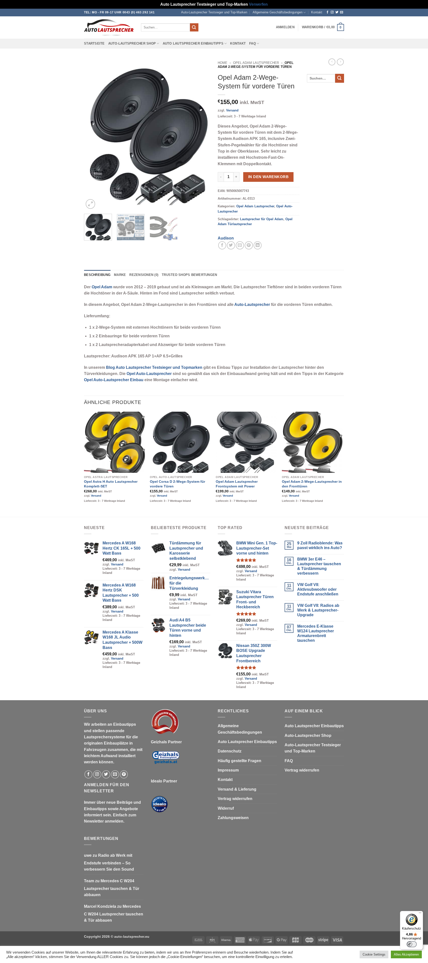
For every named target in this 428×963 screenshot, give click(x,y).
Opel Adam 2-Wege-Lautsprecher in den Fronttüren (312, 484)
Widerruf (226, 808)
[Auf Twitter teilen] (231, 245)
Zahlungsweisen (233, 818)
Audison (226, 238)
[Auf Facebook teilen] (222, 245)
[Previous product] (340, 61)
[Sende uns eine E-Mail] (341, 12)
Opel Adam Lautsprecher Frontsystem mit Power (237, 484)
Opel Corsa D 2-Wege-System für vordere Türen (177, 484)
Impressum (228, 770)
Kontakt (316, 12)
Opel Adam (102, 287)
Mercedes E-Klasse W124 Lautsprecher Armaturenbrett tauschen (315, 633)
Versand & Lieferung (237, 789)
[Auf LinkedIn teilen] (258, 245)
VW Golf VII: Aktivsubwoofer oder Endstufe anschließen (317, 589)
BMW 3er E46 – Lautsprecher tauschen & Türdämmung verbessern (319, 566)
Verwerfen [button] (258, 4)
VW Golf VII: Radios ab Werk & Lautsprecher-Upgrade (318, 610)
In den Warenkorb (268, 177)
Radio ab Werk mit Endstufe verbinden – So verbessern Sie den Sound (109, 862)
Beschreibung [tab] (97, 275)
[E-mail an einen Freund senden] (240, 245)
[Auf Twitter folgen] (336, 12)
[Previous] (92, 134)
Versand (232, 110)
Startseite (94, 43)
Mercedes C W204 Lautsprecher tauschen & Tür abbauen (111, 888)
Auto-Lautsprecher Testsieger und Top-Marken (214, 12)
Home (222, 63)
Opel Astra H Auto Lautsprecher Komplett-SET (110, 484)
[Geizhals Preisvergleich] (166, 761)
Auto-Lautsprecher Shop (132, 43)
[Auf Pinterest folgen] (124, 774)
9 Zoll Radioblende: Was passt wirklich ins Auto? (320, 545)
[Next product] (331, 61)
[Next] (201, 134)
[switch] (412, 944)
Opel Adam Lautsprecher (256, 63)
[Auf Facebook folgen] (327, 12)
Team (89, 881)
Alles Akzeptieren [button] (406, 954)
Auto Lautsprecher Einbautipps (193, 43)
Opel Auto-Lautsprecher (149, 374)
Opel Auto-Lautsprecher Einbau (113, 380)
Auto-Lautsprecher (252, 304)
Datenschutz (229, 751)
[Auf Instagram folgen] (332, 12)
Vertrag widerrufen (235, 799)
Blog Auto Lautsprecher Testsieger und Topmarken (154, 367)
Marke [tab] (120, 275)
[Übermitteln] (194, 27)
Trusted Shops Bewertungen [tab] (189, 275)
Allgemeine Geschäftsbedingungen (277, 12)
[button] (285, 27)
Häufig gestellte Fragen (239, 761)
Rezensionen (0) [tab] (143, 275)
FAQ (252, 43)
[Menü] (420, 914)
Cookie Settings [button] (374, 954)
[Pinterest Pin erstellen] (249, 245)
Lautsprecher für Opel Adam (261, 219)
